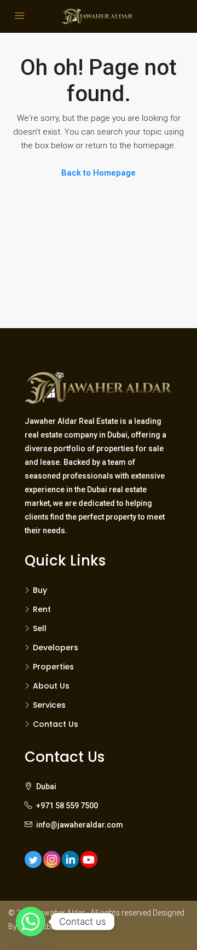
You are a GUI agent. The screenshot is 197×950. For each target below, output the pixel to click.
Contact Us (55, 724)
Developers (55, 647)
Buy (40, 590)
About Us (51, 685)
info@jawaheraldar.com (79, 824)
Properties (53, 666)
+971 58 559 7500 (67, 805)
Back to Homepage (98, 173)
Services (49, 705)
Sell (40, 628)
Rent (42, 609)
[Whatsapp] (30, 921)
